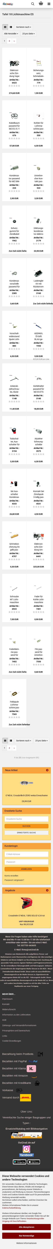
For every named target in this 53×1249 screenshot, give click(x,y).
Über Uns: (27, 1111)
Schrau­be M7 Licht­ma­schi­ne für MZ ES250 (14, 599)
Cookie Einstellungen (11, 1041)
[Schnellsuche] (33, 4)
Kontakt (6, 1004)
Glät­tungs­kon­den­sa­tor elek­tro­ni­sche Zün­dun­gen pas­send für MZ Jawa (38, 231)
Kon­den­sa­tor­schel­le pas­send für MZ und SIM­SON (14, 284)
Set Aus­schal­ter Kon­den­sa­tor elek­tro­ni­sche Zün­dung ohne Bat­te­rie (14, 494)
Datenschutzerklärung (11, 1208)
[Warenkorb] (41, 4)
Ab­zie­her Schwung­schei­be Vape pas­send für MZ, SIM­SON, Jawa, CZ (38, 441)
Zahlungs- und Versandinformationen (19, 1025)
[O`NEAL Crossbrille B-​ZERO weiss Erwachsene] (26, 783)
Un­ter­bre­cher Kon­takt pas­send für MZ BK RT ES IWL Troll (38, 178)
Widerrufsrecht (9, 1009)
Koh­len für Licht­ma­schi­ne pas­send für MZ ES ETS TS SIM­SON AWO (38, 126)
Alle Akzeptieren (26, 1227)
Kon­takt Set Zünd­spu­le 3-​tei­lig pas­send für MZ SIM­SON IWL (38, 494)
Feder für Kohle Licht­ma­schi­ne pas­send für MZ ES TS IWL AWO (38, 599)
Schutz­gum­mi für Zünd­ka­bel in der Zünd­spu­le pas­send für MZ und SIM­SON (14, 231)
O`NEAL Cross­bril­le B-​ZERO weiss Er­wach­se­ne (27, 795)
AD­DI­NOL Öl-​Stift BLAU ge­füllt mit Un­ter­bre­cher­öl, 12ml (38, 336)
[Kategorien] (49, 4)
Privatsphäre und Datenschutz (16, 1030)
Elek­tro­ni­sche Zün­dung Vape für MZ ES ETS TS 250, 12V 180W (14, 73)
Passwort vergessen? (14, 880)
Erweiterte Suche (26, 833)
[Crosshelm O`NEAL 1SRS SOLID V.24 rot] (26, 903)
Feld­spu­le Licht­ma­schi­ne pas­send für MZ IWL (14, 705)
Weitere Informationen (26, 1243)
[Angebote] (47, 890)
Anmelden (26, 869)
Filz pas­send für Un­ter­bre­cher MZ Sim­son (38, 652)
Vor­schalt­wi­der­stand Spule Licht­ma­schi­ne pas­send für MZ (14, 336)
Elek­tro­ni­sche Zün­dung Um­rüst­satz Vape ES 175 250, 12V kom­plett (38, 547)
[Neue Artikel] (47, 770)
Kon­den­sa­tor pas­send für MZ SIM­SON (14, 178)
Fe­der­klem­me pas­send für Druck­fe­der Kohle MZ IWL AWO (14, 652)
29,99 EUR (26, 801)
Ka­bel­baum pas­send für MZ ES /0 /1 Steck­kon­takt (14, 126)
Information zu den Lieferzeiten (16, 1015)
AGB (4, 1020)
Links (4, 1036)
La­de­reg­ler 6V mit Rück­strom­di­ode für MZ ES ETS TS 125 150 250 (38, 284)
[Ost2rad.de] (6, 4)
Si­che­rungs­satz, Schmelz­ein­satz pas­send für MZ (38, 73)
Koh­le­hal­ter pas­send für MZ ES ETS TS (38, 389)
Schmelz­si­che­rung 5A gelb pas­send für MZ (14, 547)
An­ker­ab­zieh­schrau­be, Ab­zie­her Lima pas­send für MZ (14, 389)
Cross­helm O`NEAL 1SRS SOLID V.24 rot (26, 915)
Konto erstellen (11, 876)
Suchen (26, 826)
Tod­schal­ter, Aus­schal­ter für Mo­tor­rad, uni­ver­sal (14, 441)
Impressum (7, 999)
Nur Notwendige (26, 1236)
